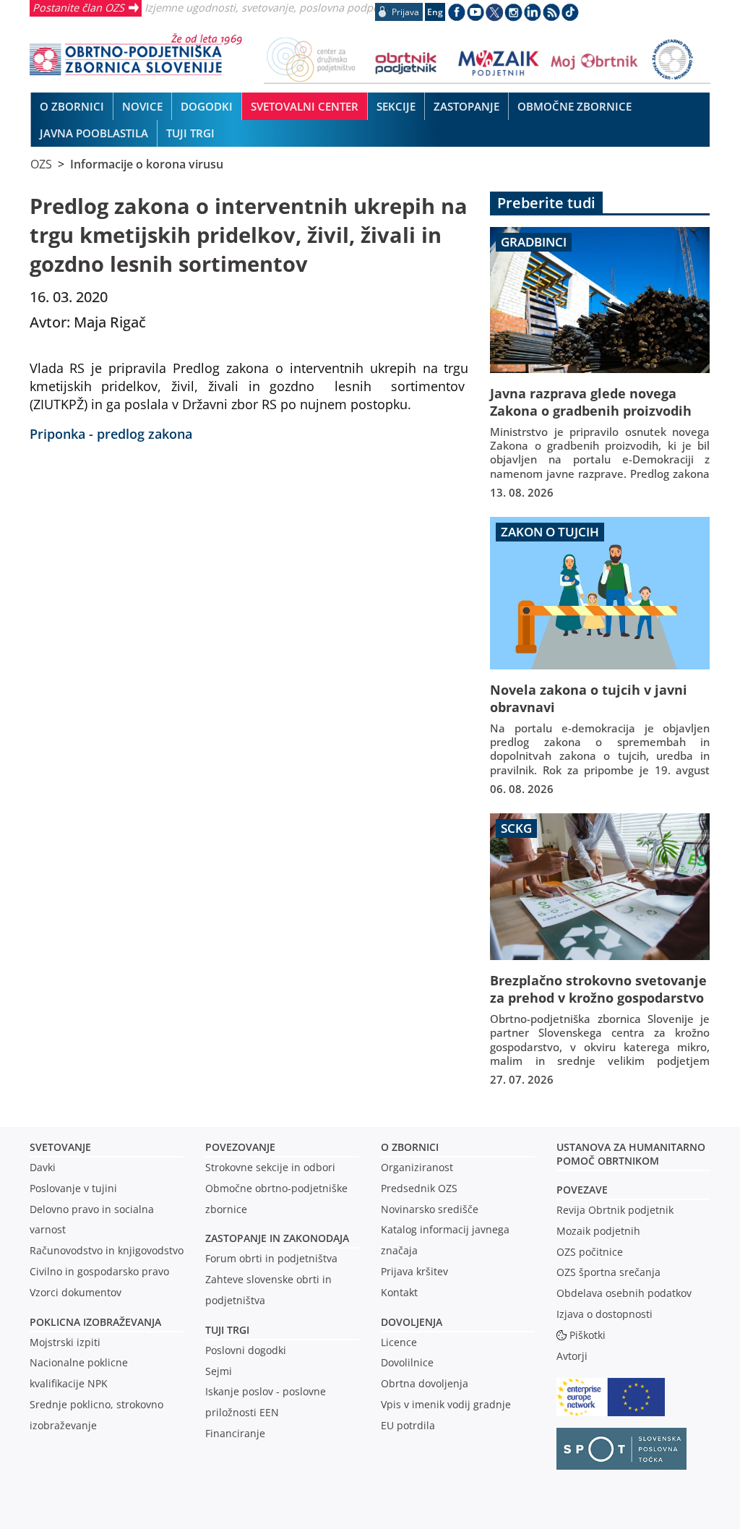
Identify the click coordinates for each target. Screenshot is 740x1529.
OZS (41, 164)
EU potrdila (408, 1425)
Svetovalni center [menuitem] (304, 106)
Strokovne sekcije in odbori (270, 1167)
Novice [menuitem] (142, 106)
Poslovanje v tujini (73, 1188)
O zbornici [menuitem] (72, 106)
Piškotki (587, 1335)
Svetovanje (60, 1147)
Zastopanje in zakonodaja (277, 1238)
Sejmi (218, 1371)
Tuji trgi (227, 1330)
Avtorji (572, 1356)
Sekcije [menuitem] (396, 106)
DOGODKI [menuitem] (207, 106)
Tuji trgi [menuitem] (190, 133)
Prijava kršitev (414, 1271)
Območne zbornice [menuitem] (574, 106)
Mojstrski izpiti (65, 1342)
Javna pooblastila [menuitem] (94, 133)
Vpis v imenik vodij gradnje (446, 1404)
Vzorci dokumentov (75, 1292)
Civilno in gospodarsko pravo (99, 1271)
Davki (43, 1167)
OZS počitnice (589, 1252)
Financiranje (235, 1433)
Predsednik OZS (419, 1188)
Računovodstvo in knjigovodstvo (107, 1250)
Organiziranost (417, 1167)
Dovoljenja (411, 1322)
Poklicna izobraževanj (92, 1322)
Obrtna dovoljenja (424, 1383)
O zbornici (410, 1147)
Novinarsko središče (429, 1209)
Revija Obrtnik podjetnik (615, 1210)
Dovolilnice (407, 1362)
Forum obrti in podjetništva (271, 1258)
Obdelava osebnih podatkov (624, 1293)
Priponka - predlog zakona (111, 433)
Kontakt (399, 1292)
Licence (399, 1342)
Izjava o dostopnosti (604, 1314)
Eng (435, 12)
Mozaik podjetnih (598, 1231)
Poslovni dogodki (245, 1350)
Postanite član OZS (78, 7)
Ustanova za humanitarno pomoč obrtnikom (630, 1154)
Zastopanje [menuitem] (466, 106)
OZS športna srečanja (608, 1272)
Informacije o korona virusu (146, 164)
